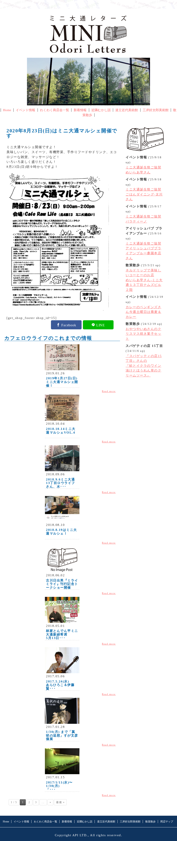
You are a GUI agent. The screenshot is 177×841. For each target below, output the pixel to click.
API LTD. (80, 835)
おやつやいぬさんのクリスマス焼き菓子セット (143, 333)
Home (7, 110)
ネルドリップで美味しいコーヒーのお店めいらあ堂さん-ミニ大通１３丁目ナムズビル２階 (144, 280)
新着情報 (80, 110)
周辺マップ (166, 821)
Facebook (68, 325)
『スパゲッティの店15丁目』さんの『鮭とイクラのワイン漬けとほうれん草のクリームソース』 (144, 365)
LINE (100, 325)
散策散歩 (150, 821)
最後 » (60, 802)
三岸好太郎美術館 (156, 110)
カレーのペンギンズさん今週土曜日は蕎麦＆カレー (143, 312)
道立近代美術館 (126, 110)
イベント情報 (25, 110)
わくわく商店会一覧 (54, 110)
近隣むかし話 (101, 110)
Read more (109, 391)
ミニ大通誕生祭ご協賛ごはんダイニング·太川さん (144, 194)
